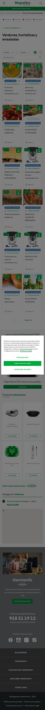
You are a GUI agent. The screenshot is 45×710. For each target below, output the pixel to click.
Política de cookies (26, 351)
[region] (22, 354)
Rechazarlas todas (22, 357)
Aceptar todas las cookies (22, 363)
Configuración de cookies (22, 369)
